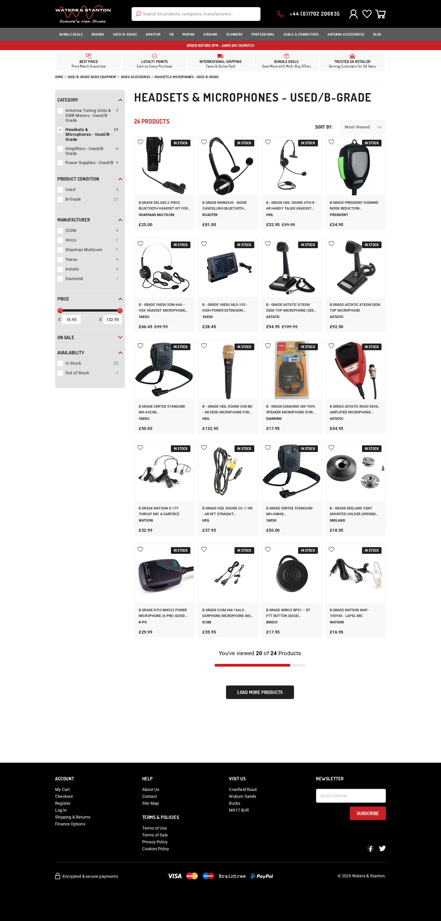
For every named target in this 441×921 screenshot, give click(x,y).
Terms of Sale (155, 835)
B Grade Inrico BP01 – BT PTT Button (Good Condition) (288, 613)
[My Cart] (380, 14)
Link (220, 61)
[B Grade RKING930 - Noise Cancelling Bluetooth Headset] (228, 166)
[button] (363, 127)
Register (63, 803)
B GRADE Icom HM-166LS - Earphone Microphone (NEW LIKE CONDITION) (227, 613)
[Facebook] (370, 848)
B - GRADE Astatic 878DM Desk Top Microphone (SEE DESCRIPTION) (290, 308)
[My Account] (353, 14)
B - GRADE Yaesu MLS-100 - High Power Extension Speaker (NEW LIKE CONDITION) (225, 308)
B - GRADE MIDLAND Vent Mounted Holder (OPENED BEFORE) (353, 511)
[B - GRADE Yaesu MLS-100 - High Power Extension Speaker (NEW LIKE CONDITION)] (228, 268)
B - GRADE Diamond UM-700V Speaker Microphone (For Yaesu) (290, 409)
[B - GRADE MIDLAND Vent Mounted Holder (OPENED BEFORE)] (355, 471)
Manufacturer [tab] (73, 220)
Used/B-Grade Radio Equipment (92, 77)
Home (59, 77)
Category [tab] (67, 100)
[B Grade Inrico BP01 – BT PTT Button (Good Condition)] (292, 573)
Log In (61, 810)
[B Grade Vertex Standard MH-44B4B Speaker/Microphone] (292, 471)
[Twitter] (382, 848)
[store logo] (83, 14)
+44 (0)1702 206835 (315, 13)
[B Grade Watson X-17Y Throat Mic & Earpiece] (164, 471)
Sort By (323, 127)
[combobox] (196, 14)
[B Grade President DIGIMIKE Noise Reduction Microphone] (355, 166)
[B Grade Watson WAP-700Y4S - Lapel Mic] (355, 573)
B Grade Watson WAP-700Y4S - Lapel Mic (349, 613)
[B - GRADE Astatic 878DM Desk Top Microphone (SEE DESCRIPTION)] (292, 268)
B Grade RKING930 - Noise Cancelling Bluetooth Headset (224, 206)
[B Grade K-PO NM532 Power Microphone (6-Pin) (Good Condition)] (164, 573)
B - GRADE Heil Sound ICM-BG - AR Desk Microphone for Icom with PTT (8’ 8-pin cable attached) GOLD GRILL (227, 409)
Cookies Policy (155, 848)
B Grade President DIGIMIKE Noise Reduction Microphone (354, 206)
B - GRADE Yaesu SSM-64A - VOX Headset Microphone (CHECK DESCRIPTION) (162, 308)
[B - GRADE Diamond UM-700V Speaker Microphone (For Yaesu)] (292, 370)
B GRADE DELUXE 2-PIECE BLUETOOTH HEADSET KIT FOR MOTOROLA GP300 (163, 206)
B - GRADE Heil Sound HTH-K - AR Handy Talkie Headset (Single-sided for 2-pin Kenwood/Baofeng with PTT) (291, 206)
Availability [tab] (70, 352)
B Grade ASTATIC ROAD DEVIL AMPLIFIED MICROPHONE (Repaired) (354, 409)
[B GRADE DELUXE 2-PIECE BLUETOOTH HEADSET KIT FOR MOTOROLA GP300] (164, 166)
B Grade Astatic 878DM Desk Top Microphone (355, 308)
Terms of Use (154, 828)
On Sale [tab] (65, 337)
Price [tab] (63, 299)
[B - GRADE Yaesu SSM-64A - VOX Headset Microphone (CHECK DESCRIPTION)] (164, 268)
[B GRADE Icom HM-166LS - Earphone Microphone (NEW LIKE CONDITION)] (228, 573)
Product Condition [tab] (78, 179)
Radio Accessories (135, 77)
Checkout (64, 796)
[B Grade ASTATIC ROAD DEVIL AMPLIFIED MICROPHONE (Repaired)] (355, 370)
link (154, 61)
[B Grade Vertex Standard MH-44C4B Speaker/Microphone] (164, 370)
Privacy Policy (155, 841)
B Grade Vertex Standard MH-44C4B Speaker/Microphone (162, 409)
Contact (149, 796)
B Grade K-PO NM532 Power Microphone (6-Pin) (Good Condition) (163, 613)
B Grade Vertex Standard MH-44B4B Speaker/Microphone (289, 511)
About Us (150, 789)
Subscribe (368, 813)
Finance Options (70, 824)
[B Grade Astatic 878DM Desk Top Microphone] (355, 268)
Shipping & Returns (72, 817)
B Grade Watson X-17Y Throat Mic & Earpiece (159, 511)
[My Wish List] (367, 14)
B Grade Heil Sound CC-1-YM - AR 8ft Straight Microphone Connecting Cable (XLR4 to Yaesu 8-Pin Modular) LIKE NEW (227, 511)
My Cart (62, 789)
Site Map (150, 803)
